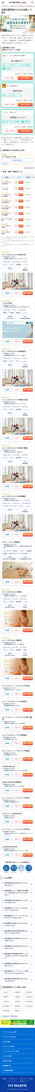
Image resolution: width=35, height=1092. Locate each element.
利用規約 (31, 1078)
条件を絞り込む (18, 160)
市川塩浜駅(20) (29, 1006)
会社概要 (4, 1078)
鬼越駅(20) (17, 1010)
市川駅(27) (6, 992)
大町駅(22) (6, 1001)
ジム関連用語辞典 (8, 1070)
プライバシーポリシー (12, 1081)
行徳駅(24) (17, 997)
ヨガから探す (7, 1041)
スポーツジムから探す (9, 1036)
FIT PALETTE (4, 6)
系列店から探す (7, 1061)
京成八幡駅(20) (6, 1006)
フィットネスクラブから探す (11, 1051)
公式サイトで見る (9, 78)
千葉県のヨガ (13, 6)
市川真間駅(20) (6, 1010)
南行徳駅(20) (17, 1006)
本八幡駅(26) (17, 992)
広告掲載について (24, 1081)
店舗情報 (7, 293)
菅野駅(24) (6, 997)
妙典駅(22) (17, 1001)
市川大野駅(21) (29, 1001)
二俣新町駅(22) (29, 997)
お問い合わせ (23, 1078)
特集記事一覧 (7, 1065)
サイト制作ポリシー (13, 1078)
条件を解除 (4, 163)
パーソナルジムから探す (10, 1032)
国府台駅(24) (29, 992)
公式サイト (17, 293)
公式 (16, 182)
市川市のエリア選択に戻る (10, 1016)
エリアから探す (7, 1056)
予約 (21, 182)
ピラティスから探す (8, 1046)
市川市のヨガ (22, 6)
